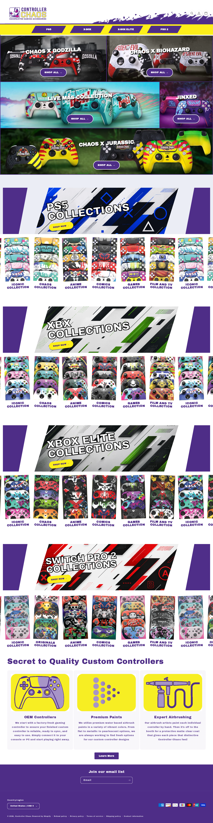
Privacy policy (77, 816)
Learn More (106, 756)
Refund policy (60, 816)
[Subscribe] (129, 780)
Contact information (133, 816)
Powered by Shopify (41, 816)
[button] (192, 13)
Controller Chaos (23, 816)
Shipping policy (113, 816)
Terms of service (95, 816)
